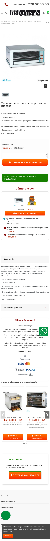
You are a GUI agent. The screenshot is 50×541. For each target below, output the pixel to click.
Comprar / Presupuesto (27, 162)
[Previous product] (47, 22)
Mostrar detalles (13, 223)
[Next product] (48, 22)
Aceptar (8, 536)
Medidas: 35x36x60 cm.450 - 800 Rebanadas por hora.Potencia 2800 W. (13, 424)
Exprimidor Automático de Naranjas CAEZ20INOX (26, 235)
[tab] (25, 259)
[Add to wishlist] (9, 414)
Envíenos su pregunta (27, 475)
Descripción (9, 259)
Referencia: (6, 144)
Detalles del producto (13, 307)
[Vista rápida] (16, 414)
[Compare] (13, 414)
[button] (24, 443)
